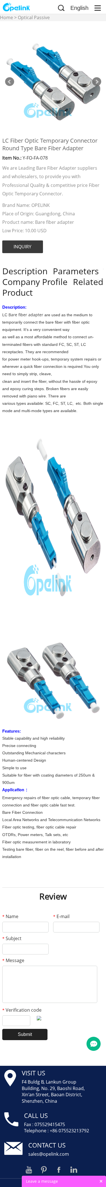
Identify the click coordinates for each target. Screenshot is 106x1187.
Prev (9, 81)
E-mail (61, 916)
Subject (11, 938)
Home (6, 17)
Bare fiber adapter (25, 314)
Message (13, 960)
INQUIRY (22, 247)
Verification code (22, 1010)
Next (96, 81)
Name (10, 916)
